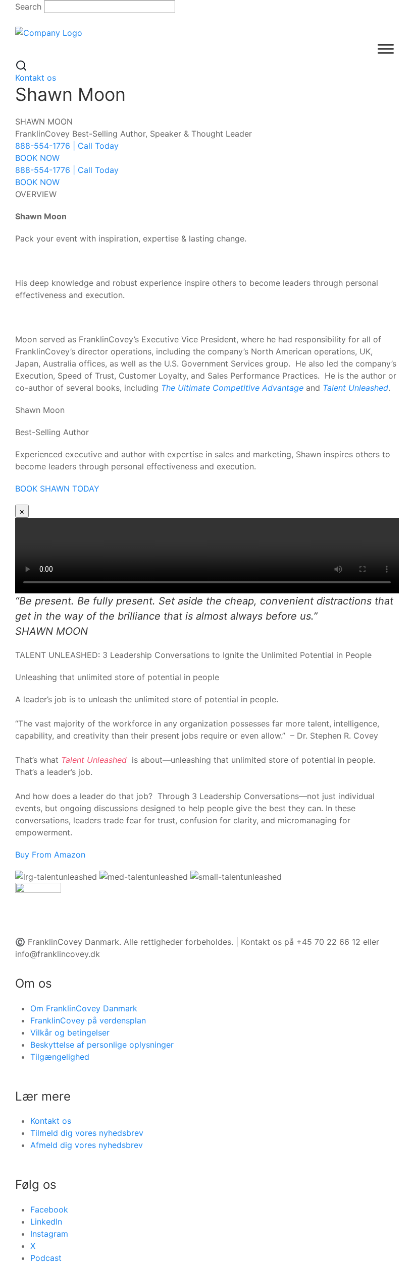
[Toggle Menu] (386, 48)
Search (28, 7)
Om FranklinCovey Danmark (83, 1008)
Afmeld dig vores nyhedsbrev (86, 1145)
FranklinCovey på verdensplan (88, 1020)
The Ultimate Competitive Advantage (232, 388)
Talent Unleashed (355, 388)
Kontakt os (35, 78)
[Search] (21, 65)
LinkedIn (46, 1222)
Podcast (46, 1258)
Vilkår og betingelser (70, 1032)
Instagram (49, 1234)
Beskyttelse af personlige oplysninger (102, 1045)
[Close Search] (21, 19)
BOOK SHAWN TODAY (57, 488)
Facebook (49, 1209)
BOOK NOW (37, 158)
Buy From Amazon (50, 855)
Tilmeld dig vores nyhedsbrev (86, 1133)
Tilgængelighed (59, 1057)
